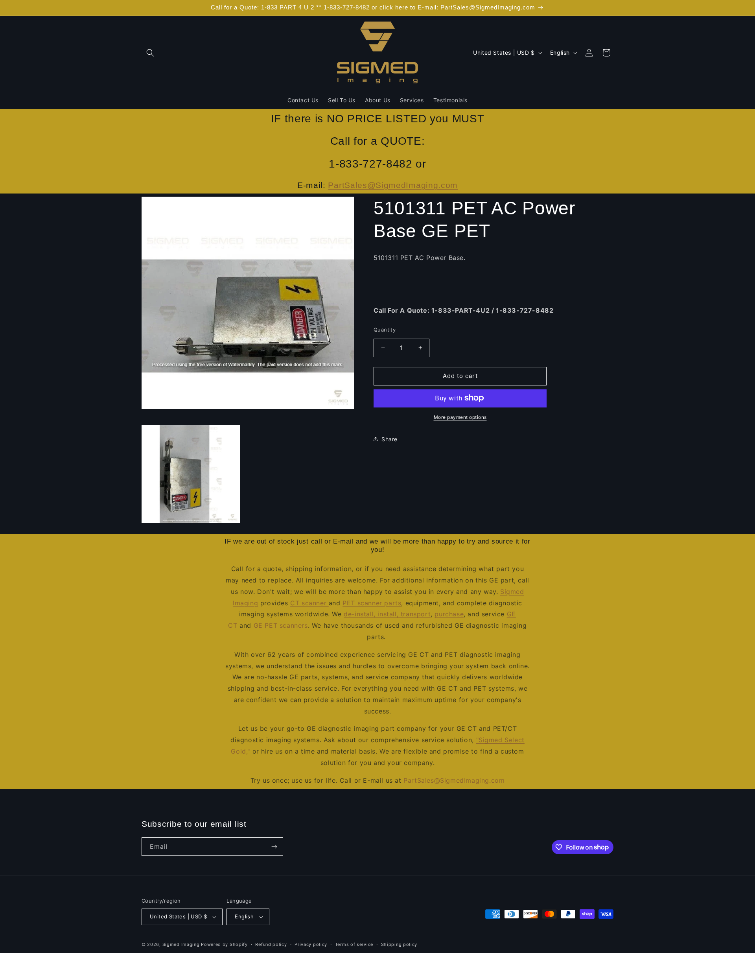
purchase (449, 614)
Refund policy (271, 944)
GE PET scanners (281, 625)
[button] (150, 52)
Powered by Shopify (224, 944)
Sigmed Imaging (181, 944)
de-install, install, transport (387, 614)
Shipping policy (399, 944)
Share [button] (389, 439)
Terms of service (354, 944)
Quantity (385, 329)
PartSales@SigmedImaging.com (393, 185)
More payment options (460, 417)
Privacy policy (311, 944)
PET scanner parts (372, 603)
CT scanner (309, 603)
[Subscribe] (274, 846)
